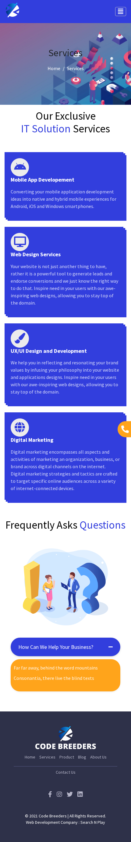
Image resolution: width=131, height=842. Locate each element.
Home (54, 68)
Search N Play (92, 822)
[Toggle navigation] (120, 11)
